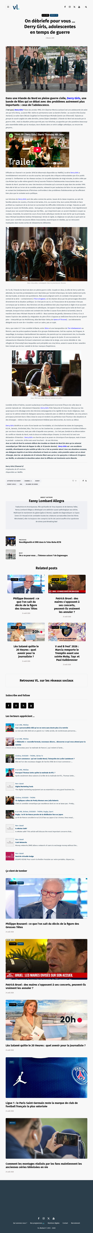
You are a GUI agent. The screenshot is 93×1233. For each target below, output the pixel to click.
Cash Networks (21, 842)
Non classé (19, 784)
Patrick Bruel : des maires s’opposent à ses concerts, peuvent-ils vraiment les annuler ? (67, 605)
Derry (37, 481)
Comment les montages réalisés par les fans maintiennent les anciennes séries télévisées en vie (44, 1165)
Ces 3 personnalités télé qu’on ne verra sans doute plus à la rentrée (41, 728)
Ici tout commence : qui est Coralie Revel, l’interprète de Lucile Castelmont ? (45, 759)
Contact (65, 1223)
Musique (64, 627)
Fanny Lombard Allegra (46, 501)
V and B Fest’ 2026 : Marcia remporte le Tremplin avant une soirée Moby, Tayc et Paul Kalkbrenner (67, 653)
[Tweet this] (85, 481)
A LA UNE (45, 15)
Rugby (45, 812)
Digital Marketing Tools (24, 787)
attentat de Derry (14, 481)
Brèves (25, 812)
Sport (51, 812)
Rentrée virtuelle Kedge (24, 856)
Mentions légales (53, 1223)
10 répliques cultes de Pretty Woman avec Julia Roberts (36, 801)
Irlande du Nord (32, 484)
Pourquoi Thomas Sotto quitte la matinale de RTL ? (35, 773)
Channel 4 (28, 481)
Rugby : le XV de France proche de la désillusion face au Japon (39, 815)
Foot (11, 1062)
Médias (22, 627)
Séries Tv (54, 15)
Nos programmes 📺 (37, 1223)
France (22, 579)
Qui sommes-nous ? (20, 1223)
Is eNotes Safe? (21, 828)
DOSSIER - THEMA (28, 756)
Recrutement (75, 1223)
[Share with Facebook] (83, 481)
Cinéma (18, 756)
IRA (21, 484)
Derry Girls (11, 484)
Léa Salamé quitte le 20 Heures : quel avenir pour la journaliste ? (46, 1045)
